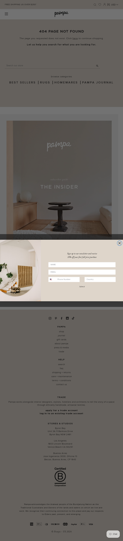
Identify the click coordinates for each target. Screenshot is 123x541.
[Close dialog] (119, 243)
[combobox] (52, 279)
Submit (82, 287)
